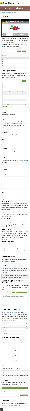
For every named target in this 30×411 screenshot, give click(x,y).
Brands (12, 44)
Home (3, 12)
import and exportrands (11, 312)
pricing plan (10, 277)
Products (8, 12)
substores (8, 268)
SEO (25, 160)
